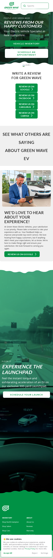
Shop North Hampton (10, 522)
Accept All (8, 553)
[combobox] (34, 6)
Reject (35, 553)
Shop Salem (6, 526)
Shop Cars (6, 531)
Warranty (30, 531)
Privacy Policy (30, 549)
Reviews (29, 526)
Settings (44, 553)
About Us (30, 522)
